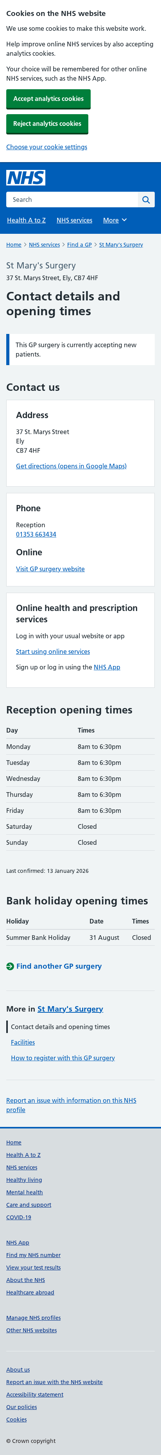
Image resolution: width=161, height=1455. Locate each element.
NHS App (107, 667)
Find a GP (79, 244)
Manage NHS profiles (33, 1317)
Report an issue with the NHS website (54, 1382)
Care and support (28, 1204)
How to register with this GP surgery (63, 1058)
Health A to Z (26, 220)
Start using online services (53, 651)
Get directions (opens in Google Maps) (71, 466)
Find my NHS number (33, 1255)
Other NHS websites (31, 1330)
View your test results (33, 1267)
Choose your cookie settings (46, 147)
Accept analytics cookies (48, 98)
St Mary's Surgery (121, 244)
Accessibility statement (34, 1394)
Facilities (23, 1042)
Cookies (16, 1419)
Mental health (24, 1192)
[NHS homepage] (25, 177)
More (114, 220)
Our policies (21, 1407)
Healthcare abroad (30, 1292)
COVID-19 (18, 1217)
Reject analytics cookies (47, 123)
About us (18, 1369)
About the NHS (25, 1280)
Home (13, 244)
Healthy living (24, 1179)
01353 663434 (36, 534)
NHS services (74, 220)
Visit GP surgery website (50, 569)
